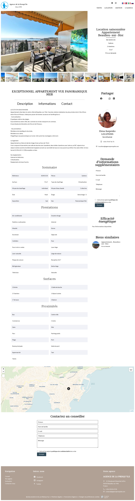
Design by (106, 497)
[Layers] (131, 370)
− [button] (3, 371)
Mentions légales (56, 497)
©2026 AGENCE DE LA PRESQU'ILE (38, 497)
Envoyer (99, 205)
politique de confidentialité (61, 451)
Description (25, 103)
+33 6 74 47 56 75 (108, 141)
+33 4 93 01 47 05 (111, 489)
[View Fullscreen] (3, 375)
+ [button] (3, 369)
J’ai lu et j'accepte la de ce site (57, 451)
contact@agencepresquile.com (115, 491)
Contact (66, 103)
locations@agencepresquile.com (108, 146)
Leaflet (132, 411)
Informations (47, 103)
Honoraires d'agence (70, 497)
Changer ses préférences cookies (89, 497)
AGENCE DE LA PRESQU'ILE (116, 476)
